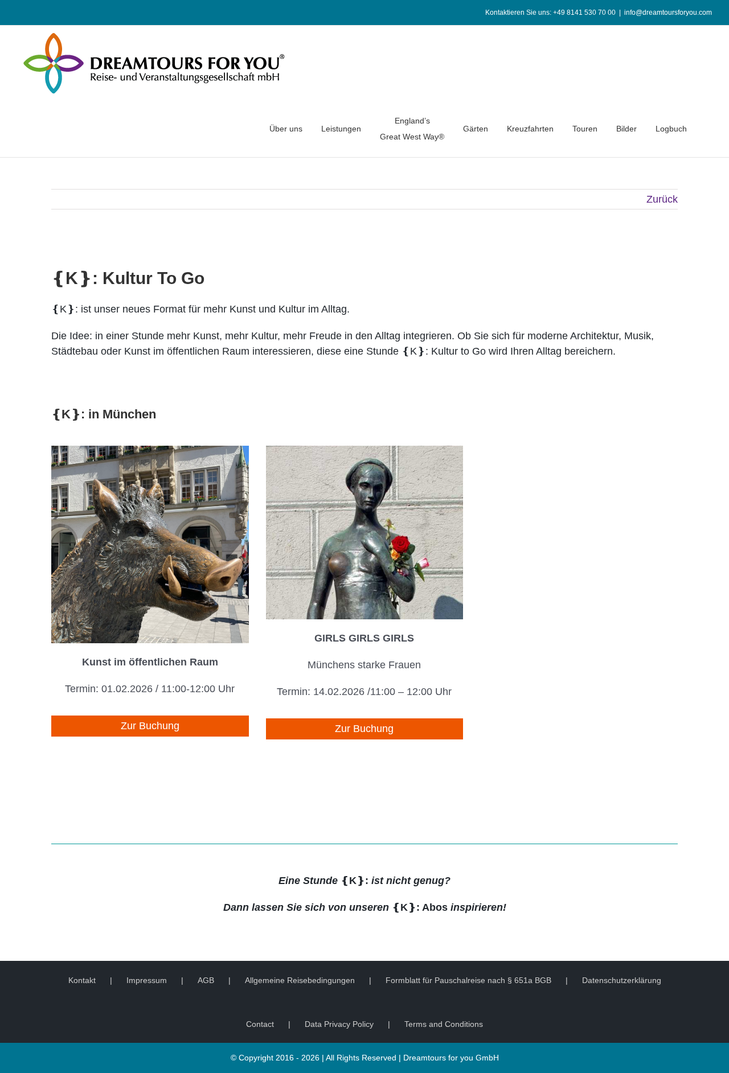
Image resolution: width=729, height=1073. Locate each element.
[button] (709, 128)
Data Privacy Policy (339, 1024)
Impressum (146, 980)
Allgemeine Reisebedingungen (300, 980)
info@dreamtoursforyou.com (668, 13)
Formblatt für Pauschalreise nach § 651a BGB (468, 980)
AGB (206, 980)
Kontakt (82, 980)
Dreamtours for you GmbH (451, 1057)
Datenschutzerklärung (621, 980)
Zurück (662, 199)
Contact (260, 1024)
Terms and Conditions (443, 1024)
